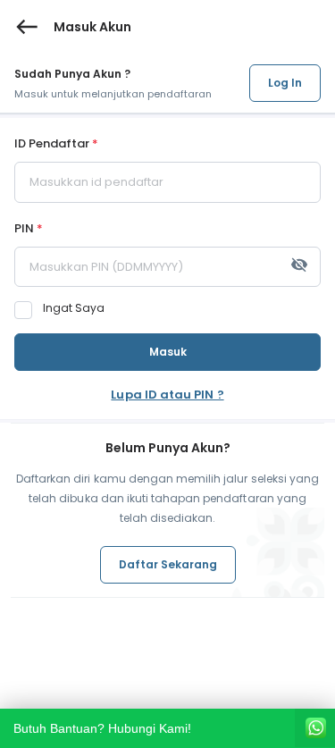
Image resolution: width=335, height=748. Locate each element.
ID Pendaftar (56, 144)
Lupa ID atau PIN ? (167, 394)
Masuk (168, 351)
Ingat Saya (74, 307)
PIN (28, 229)
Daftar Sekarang (168, 564)
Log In (285, 82)
